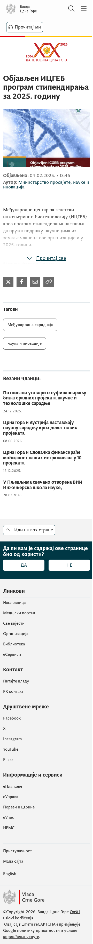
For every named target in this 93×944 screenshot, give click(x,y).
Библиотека (14, 644)
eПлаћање (12, 786)
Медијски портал (19, 613)
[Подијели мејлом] (35, 282)
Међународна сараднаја (30, 324)
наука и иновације (24, 343)
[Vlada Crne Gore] (36, 9)
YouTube (10, 749)
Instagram (12, 739)
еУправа (10, 796)
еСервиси (12, 654)
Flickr (8, 759)
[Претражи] (71, 9)
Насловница (14, 602)
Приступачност (17, 851)
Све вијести (14, 623)
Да (24, 565)
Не (69, 565)
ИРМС (8, 827)
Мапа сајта (13, 861)
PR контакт (13, 691)
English (9, 873)
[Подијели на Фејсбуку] (22, 282)
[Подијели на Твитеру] (8, 282)
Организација (15, 633)
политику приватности (38, 930)
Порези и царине (19, 807)
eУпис (8, 817)
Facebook (12, 718)
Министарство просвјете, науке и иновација (46, 185)
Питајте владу (16, 681)
